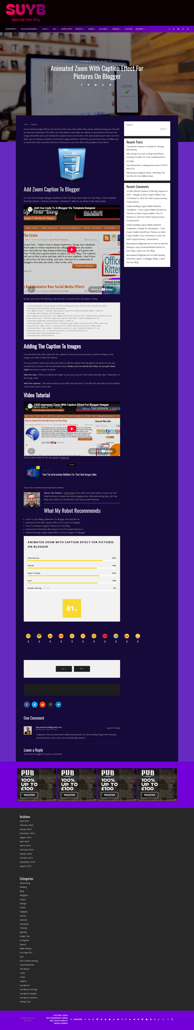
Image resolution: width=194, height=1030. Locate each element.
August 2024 (25, 837)
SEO (54, 29)
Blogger (103, 29)
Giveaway (24, 924)
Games (91, 29)
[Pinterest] (101, 1019)
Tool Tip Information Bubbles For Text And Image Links (69, 474)
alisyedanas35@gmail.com (138, 243)
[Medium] (118, 1019)
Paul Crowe (69, 492)
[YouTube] (178, 29)
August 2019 (25, 866)
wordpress (25, 985)
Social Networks (28, 29)
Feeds (22, 907)
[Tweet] (88, 85)
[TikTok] (114, 1019)
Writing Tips (25, 1001)
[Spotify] (138, 1019)
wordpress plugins (28, 993)
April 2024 (24, 841)
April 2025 (24, 821)
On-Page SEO (26, 952)
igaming (23, 932)
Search (130, 124)
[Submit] (96, 85)
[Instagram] (93, 1019)
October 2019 (26, 857)
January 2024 (26, 853)
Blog (22, 891)
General (116, 29)
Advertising (25, 883)
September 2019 (27, 862)
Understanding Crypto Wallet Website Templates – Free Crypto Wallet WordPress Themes (146, 210)
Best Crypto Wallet (59, 1021)
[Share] (81, 85)
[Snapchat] (151, 1019)
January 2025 (26, 829)
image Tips (87, 61)
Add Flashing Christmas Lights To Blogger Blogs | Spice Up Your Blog (145, 258)
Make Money (25, 948)
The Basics (25, 968)
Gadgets (79, 29)
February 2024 (26, 849)
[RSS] (155, 1019)
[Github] (126, 1019)
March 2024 (25, 845)
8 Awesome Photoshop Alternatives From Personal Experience (54, 529)
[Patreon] (97, 1019)
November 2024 (27, 833)
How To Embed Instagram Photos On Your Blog (48, 525)
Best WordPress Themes (57, 1018)
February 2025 (26, 825)
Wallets (23, 981)
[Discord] (142, 1019)
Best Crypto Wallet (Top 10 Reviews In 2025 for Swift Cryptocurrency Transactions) (146, 198)
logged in (40, 754)
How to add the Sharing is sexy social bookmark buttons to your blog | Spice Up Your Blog (147, 247)
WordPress (11, 29)
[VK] (130, 1019)
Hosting (129, 29)
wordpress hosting (28, 989)
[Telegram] (134, 1019)
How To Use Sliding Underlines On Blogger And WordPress (53, 519)
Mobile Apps (66, 29)
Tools (44, 29)
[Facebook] (169, 29)
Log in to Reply (113, 727)
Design (23, 903)
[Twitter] (173, 29)
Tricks (22, 977)
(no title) (130, 161)
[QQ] (147, 1019)
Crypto (23, 899)
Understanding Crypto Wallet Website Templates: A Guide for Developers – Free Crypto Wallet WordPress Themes (145, 228)
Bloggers (24, 895)
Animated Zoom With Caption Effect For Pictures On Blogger (53, 522)
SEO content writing (29, 960)
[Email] (103, 85)
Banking (139, 29)
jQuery (23, 944)
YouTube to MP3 (60, 1015)
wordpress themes (28, 997)
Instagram (24, 940)
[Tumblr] (122, 1019)
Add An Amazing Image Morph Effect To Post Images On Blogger (55, 532)
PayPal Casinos (61, 1023)
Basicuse (65, 457)
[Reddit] (105, 1019)
